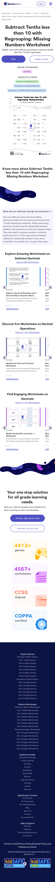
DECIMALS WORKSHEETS (27, 86)
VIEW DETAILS (12, 309)
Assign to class (41, 59)
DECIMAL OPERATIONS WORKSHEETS (27, 90)
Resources (6, 13)
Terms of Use (10, 844)
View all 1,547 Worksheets (27, 332)
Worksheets (18, 13)
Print (13, 59)
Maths (28, 13)
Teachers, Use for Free (27, 528)
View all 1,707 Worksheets (27, 402)
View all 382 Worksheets (27, 262)
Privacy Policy (25, 844)
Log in (41, 4)
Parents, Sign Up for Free (27, 518)
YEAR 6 (27, 71)
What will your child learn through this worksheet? (26, 211)
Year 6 (36, 13)
